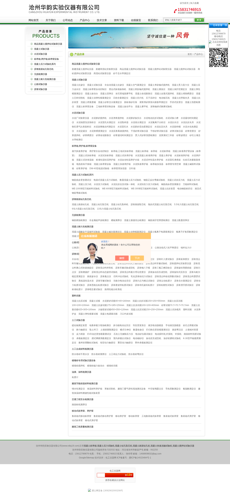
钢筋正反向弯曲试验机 (154, 180)
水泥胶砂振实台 (133, 118)
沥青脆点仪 (105, 276)
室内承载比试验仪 (122, 338)
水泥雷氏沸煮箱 (173, 160)
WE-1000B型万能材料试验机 (86, 188)
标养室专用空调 (173, 164)
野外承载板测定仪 (143, 342)
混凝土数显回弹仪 (180, 220)
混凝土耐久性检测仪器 (45, 79)
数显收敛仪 (138, 329)
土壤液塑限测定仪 (109, 329)
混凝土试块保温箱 (85, 160)
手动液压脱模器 (173, 325)
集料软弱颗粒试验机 (88, 342)
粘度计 (75, 377)
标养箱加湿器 (156, 164)
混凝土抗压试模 (79, 301)
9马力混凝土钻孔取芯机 (83, 209)
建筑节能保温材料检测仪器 (85, 383)
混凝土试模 (94, 301)
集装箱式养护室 (188, 416)
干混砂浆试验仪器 (139, 131)
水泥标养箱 (165, 151)
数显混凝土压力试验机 (130, 180)
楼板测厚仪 (116, 220)
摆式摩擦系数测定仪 (101, 338)
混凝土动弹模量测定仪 (135, 232)
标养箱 (154, 151)
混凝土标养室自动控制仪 (95, 89)
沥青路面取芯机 (138, 204)
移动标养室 (133, 416)
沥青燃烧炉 (84, 272)
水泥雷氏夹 (123, 126)
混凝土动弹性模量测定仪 (99, 98)
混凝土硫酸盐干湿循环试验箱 (86, 232)
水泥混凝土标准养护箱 (146, 155)
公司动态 (68, 20)
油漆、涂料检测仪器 (81, 372)
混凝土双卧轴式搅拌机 (139, 89)
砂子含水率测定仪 (121, 73)
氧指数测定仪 (189, 388)
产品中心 (85, 20)
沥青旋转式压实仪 (178, 272)
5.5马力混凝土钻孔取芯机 (186, 204)
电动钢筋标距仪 (184, 188)
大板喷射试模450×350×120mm (113, 309)
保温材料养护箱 (94, 388)
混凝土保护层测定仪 (177, 89)
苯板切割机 (110, 388)
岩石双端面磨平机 (124, 93)
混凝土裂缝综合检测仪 (135, 220)
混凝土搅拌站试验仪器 (185, 69)
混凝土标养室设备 (85, 106)
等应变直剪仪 (139, 325)
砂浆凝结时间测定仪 (123, 135)
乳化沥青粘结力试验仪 (141, 276)
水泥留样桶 (175, 126)
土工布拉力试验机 (117, 354)
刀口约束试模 (126, 314)
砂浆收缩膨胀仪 (103, 135)
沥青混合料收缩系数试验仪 (168, 276)
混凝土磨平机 (141, 106)
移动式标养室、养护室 (82, 411)
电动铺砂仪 (138, 338)
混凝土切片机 (137, 98)
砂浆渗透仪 (181, 135)
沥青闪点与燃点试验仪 (144, 280)
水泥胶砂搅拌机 (99, 118)
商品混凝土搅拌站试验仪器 (133, 69)
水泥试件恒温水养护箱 (152, 160)
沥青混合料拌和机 (104, 268)
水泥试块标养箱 (105, 155)
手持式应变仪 (176, 102)
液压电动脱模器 (155, 325)
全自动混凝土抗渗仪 (114, 85)
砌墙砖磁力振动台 (95, 365)
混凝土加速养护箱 (122, 164)
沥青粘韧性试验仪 (165, 285)
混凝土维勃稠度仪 (185, 93)
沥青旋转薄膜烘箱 (182, 268)
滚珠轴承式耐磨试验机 (161, 106)
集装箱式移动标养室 (81, 416)
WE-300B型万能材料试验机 (144, 188)
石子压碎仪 (151, 98)
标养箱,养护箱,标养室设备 (46, 59)
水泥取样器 (123, 122)
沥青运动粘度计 (164, 280)
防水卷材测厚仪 (99, 354)
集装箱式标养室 (170, 416)
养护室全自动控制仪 (99, 151)
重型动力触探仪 (125, 342)
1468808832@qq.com (150, 453)
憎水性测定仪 (78, 388)
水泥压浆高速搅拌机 (118, 131)
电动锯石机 (164, 98)
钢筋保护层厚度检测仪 (159, 220)
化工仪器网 (115, 471)
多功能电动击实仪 (121, 325)
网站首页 (34, 20)
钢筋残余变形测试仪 (81, 180)
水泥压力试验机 (101, 184)
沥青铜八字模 (143, 268)
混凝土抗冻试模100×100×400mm (142, 305)
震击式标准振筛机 (117, 89)
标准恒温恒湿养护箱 (105, 160)
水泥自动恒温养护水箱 (128, 160)
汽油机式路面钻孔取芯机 (103, 263)
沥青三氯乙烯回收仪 (162, 268)
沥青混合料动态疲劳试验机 (105, 272)
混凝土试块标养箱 (87, 155)
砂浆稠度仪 (88, 135)
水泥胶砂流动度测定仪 (141, 126)
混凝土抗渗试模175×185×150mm (108, 305)
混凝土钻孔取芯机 (100, 204)
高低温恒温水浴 (86, 280)
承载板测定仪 (82, 338)
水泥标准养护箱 (181, 155)
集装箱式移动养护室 (103, 416)
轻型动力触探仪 (107, 342)
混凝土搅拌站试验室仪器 (160, 69)
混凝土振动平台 (125, 106)
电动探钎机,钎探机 (164, 334)
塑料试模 (76, 295)
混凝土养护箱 (165, 155)
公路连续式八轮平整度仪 (166, 247)
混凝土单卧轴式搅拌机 (159, 85)
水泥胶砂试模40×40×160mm (116, 301)
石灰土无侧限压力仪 (123, 334)
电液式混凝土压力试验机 (105, 180)
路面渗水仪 (92, 276)
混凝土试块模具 (173, 309)
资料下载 (119, 20)
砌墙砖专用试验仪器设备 (84, 360)
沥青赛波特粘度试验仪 (122, 285)
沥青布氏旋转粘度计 (144, 285)
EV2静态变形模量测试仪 (158, 329)
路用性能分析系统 (113, 289)
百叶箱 (132, 168)
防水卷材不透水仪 (80, 354)
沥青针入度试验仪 (165, 259)
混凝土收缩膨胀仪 (143, 93)
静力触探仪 (81, 329)
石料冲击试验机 (120, 276)
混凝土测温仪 (158, 89)
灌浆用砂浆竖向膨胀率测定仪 (153, 102)
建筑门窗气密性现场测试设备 (132, 388)
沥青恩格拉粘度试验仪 (98, 285)
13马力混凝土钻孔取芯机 (109, 209)
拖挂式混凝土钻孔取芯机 (160, 204)
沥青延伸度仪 (182, 259)
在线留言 (136, 20)
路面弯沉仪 (177, 329)
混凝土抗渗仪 (78, 85)
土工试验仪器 (78, 320)
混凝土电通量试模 (109, 314)
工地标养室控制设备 (105, 106)
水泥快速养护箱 (140, 164)
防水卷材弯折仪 (136, 354)
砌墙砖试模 (112, 365)
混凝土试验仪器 (41, 49)
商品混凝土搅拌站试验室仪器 (48, 44)
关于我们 (51, 20)
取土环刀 (93, 329)
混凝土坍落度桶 (88, 102)
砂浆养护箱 (81, 168)
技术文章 (102, 20)
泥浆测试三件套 (166, 135)
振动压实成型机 (153, 338)
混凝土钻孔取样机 (119, 204)
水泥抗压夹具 (161, 126)
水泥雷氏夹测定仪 (106, 122)
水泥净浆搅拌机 (116, 118)
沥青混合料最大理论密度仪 (133, 272)
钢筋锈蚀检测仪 (79, 220)
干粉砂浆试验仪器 (159, 131)
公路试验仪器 (40, 84)
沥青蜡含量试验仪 (93, 289)
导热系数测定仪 (173, 388)
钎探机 (178, 334)
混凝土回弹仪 (106, 93)
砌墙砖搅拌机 (78, 365)
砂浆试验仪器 (176, 131)
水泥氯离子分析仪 (156, 122)
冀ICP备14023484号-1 (140, 457)
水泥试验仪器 (40, 54)
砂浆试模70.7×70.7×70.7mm (175, 305)
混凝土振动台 (91, 93)
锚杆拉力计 (186, 247)
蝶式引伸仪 (125, 329)
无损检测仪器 (40, 74)
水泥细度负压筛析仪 (86, 122)
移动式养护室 (91, 420)
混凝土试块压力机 (176, 180)
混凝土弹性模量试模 (88, 314)
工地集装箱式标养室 (151, 416)
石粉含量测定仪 (120, 98)
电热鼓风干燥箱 (83, 164)
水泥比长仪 (173, 122)
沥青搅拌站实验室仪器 (180, 263)
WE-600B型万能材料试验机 (115, 188)
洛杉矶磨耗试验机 (172, 338)
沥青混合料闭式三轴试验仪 (130, 263)
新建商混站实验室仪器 (106, 69)
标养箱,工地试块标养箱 (122, 151)
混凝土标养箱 (141, 151)
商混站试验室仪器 (102, 73)
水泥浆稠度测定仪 (98, 131)
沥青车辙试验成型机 (125, 268)
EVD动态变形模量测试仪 (99, 334)
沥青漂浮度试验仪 (185, 285)
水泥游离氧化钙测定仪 (104, 126)
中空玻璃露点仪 (155, 388)
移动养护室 (120, 416)
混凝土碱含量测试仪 (112, 232)
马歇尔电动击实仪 (122, 280)
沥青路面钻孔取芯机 (44, 69)
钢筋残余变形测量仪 (171, 184)
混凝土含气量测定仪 (136, 85)
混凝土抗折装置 (167, 188)
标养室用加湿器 (119, 168)
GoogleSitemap (86, 457)
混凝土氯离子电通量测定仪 (161, 232)
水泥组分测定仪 (138, 122)
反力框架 (80, 334)
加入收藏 (194, 3)
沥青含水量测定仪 (183, 280)
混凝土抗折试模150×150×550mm (149, 301)
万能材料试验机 (190, 184)
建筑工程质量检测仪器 (82, 426)
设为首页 (184, 3)
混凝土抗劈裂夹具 (180, 98)
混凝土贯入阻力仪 (180, 85)
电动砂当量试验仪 (144, 334)
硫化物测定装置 (79, 325)
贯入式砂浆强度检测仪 (146, 135)
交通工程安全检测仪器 (82, 399)
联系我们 (153, 20)
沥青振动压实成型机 (157, 272)
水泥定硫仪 (81, 131)
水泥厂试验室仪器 (80, 118)
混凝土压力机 (85, 184)
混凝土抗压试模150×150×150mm (147, 309)
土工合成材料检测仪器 (82, 349)
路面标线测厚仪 (79, 404)
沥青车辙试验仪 (103, 280)
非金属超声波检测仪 (99, 220)
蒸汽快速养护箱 (79, 151)
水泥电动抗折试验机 (153, 118)
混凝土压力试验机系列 (45, 64)
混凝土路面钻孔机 (80, 204)
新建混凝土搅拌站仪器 (82, 69)
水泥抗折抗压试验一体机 (123, 184)
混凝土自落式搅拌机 (164, 93)
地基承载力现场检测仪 (100, 325)
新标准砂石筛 (130, 102)
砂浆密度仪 (190, 131)
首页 (190, 54)
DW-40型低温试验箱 (99, 168)
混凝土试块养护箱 (124, 155)
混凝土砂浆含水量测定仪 (110, 102)
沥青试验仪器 (40, 89)
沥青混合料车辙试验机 (156, 263)
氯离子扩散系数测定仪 (187, 232)
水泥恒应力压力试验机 (148, 184)
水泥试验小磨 (171, 118)
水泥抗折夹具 (187, 122)
